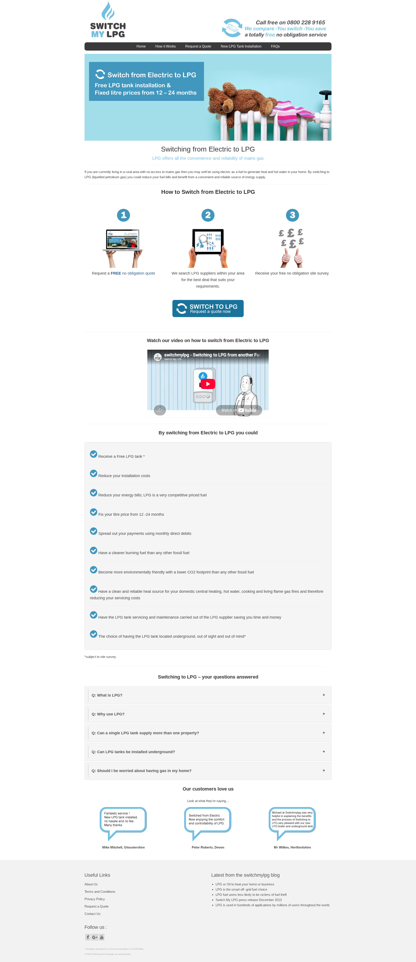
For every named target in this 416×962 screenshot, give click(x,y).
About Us (91, 884)
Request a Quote (96, 906)
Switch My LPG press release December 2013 (249, 900)
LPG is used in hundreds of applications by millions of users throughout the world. (273, 905)
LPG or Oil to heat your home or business (245, 884)
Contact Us (92, 914)
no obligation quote (133, 273)
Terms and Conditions (99, 891)
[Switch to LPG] (208, 308)
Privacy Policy (94, 899)
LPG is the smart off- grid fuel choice (241, 889)
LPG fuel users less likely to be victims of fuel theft (251, 894)
